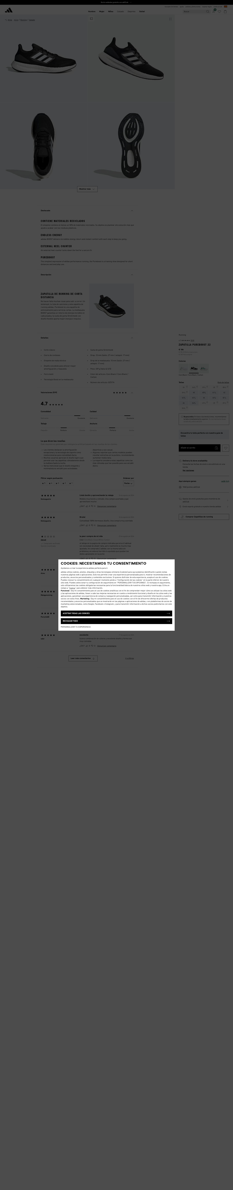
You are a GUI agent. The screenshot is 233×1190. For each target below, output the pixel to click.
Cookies (72, 588)
